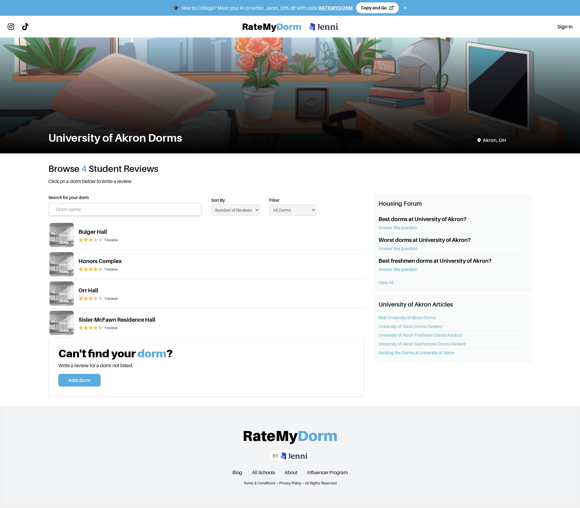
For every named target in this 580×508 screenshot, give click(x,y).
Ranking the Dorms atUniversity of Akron (416, 352)
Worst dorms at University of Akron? (425, 240)
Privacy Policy (290, 483)
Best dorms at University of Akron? (422, 219)
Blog (237, 472)
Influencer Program (327, 472)
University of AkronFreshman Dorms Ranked (420, 335)
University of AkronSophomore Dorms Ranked (422, 343)
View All (386, 282)
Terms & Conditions (259, 483)
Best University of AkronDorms (407, 317)
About (291, 472)
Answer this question (398, 227)
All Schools (263, 472)
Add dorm (79, 380)
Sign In (565, 27)
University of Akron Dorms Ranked (410, 326)
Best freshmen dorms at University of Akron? (435, 261)
